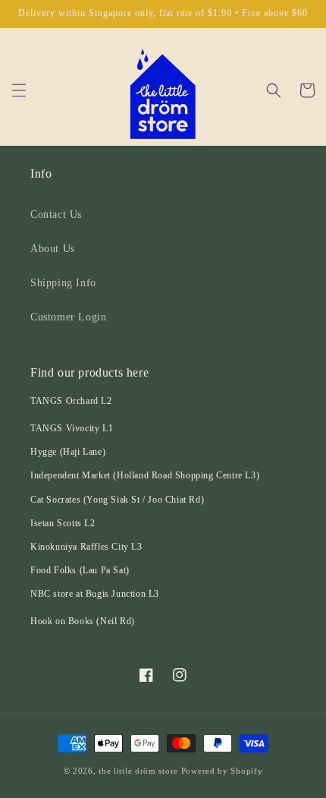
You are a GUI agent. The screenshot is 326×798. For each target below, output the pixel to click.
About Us (52, 248)
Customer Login (68, 317)
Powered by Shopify (222, 770)
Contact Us (56, 214)
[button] (19, 90)
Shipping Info (63, 283)
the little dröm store (138, 770)
